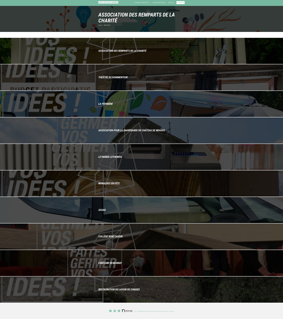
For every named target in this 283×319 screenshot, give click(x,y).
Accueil (100, 25)
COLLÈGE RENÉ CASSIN (110, 236)
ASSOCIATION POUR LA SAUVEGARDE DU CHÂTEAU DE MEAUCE (131, 130)
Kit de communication (162, 311)
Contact (172, 311)
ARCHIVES (171, 2)
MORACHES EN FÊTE (109, 183)
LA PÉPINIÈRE (105, 103)
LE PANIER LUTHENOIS (110, 157)
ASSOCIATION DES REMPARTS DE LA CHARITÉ (122, 50)
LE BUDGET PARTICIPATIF (142, 2)
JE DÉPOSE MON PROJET (159, 2)
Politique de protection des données (147, 311)
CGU (135, 311)
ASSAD (102, 210)
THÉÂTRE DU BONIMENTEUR (113, 77)
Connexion (180, 2)
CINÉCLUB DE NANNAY (110, 263)
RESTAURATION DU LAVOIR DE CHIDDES (119, 289)
